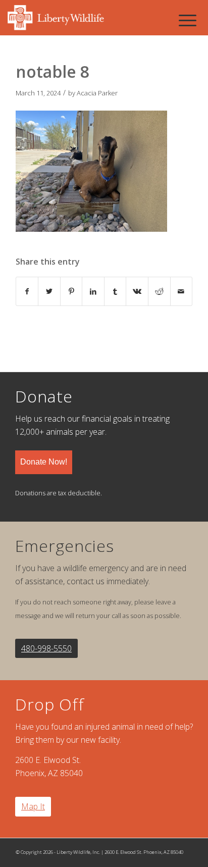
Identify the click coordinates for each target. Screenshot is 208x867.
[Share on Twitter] (49, 291)
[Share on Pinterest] (71, 291)
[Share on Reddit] (159, 291)
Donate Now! (43, 461)
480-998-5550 (46, 648)
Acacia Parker (97, 92)
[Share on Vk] (137, 291)
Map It (33, 806)
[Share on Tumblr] (115, 291)
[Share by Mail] (181, 291)
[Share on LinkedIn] (93, 291)
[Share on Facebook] (27, 291)
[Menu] (187, 20)
